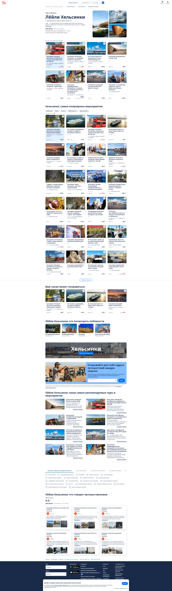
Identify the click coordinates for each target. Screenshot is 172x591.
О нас (104, 566)
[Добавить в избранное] (63, 43)
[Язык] (162, 2)
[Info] (62, 41)
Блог (104, 570)
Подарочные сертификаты (106, 575)
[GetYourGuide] (4, 3)
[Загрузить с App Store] (75, 572)
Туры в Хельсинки (84, 559)
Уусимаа (61, 559)
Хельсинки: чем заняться (71, 559)
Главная (47, 559)
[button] (54, 55)
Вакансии (105, 568)
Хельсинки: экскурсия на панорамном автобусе (111, 508)
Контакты (83, 566)
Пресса (104, 572)
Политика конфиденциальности (88, 570)
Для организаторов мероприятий (120, 567)
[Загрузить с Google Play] (75, 567)
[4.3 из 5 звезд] (49, 29)
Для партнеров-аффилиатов (119, 574)
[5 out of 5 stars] (58, 511)
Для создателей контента (119, 570)
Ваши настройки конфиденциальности (90, 572)
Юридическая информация (87, 568)
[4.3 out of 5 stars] (49, 503)
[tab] (59, 470)
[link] (54, 55)
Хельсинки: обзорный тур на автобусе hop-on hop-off (58, 508)
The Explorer (106, 578)
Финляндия (54, 559)
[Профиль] (168, 2)
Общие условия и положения (88, 576)
